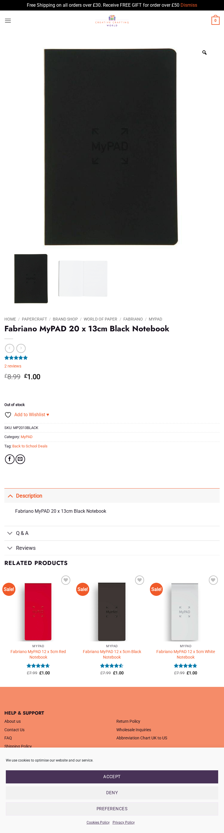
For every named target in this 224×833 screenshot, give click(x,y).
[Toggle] (10, 495)
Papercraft (34, 319)
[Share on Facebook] (10, 459)
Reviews (26, 548)
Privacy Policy (124, 822)
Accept (112, 776)
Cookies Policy (98, 822)
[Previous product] (20, 348)
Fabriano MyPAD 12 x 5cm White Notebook (185, 654)
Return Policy (128, 721)
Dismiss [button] (189, 5)
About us (12, 721)
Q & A (22, 533)
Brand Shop (65, 319)
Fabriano (133, 319)
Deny (112, 792)
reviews (12, 366)
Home (10, 319)
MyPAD (155, 319)
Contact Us (14, 729)
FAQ (8, 738)
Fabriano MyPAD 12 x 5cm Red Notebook (38, 654)
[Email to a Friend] (20, 459)
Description (29, 496)
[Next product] (9, 348)
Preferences (112, 808)
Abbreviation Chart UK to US (141, 738)
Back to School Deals (30, 446)
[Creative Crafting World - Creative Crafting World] (112, 20)
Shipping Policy (18, 746)
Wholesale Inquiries (133, 729)
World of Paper (100, 319)
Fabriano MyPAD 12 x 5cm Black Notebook (112, 654)
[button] (7, 20)
